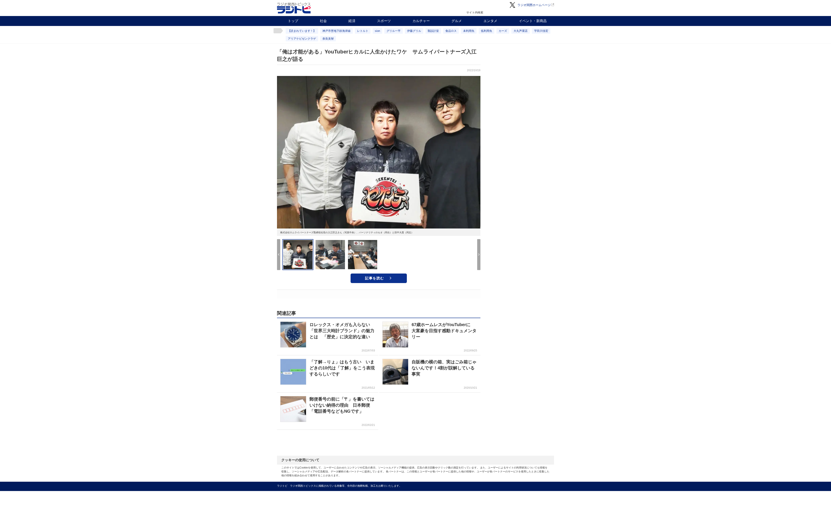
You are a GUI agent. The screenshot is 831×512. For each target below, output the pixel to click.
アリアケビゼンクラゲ (302, 38)
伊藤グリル (414, 30)
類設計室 (433, 30)
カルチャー (421, 21)
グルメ (456, 21)
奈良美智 (328, 38)
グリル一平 (394, 30)
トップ (293, 21)
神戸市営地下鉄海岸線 (336, 30)
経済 (351, 21)
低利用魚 (486, 30)
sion (377, 30)
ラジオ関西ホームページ (534, 4)
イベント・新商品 (533, 21)
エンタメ (490, 21)
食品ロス (451, 30)
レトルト (362, 30)
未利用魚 (468, 30)
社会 (323, 21)
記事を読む (374, 278)
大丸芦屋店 (521, 30)
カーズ (503, 30)
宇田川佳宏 (541, 30)
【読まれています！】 (302, 30)
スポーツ (384, 21)
